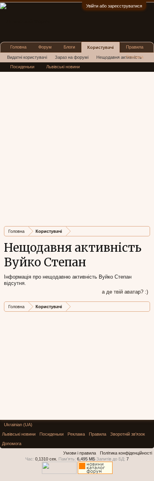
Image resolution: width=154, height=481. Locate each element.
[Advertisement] (77, 143)
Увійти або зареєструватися (114, 6)
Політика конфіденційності (126, 453)
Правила (134, 47)
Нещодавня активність (119, 57)
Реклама (134, 56)
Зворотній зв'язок (127, 434)
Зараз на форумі (71, 57)
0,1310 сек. (46, 459)
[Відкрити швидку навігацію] (145, 231)
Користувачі (100, 47)
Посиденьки (22, 66)
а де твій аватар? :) (125, 292)
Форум (45, 47)
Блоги (69, 47)
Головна (18, 47)
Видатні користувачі (27, 57)
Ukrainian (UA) (18, 424)
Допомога (11, 443)
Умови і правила (79, 453)
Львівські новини (63, 66)
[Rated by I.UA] (59, 472)
